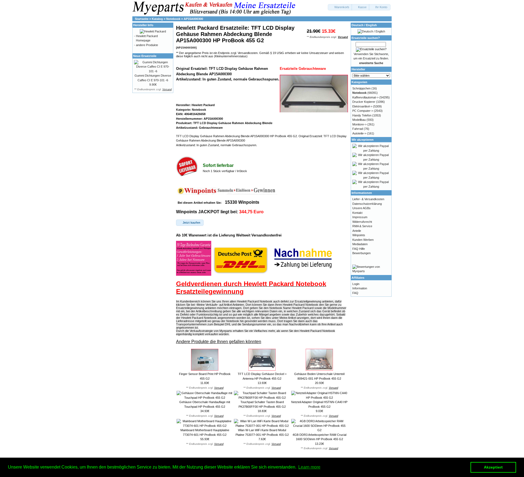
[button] (340, 7)
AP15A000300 (193, 18)
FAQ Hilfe (358, 248)
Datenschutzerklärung (367, 203)
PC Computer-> (362, 110)
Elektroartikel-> (362, 106)
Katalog (157, 18)
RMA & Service (362, 226)
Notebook (173, 18)
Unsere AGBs (361, 208)
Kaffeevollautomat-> (365, 97)
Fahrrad (357, 128)
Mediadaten (360, 244)
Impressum (359, 217)
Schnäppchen (361, 88)
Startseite (141, 18)
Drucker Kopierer (363, 101)
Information (359, 288)
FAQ (355, 293)
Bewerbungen (361, 253)
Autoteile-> (359, 133)
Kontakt (357, 212)
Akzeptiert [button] (493, 467)
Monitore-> (359, 124)
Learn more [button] (309, 467)
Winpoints (358, 235)
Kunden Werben (363, 239)
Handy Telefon (361, 115)
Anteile (356, 230)
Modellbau (359, 119)
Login (355, 284)
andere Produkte (147, 45)
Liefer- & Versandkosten (368, 199)
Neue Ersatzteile (144, 56)
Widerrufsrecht (362, 221)
